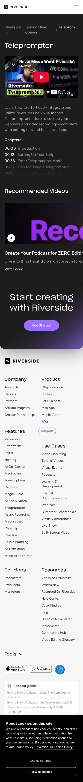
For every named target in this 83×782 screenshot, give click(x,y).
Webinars (49, 505)
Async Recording (17, 514)
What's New (50, 585)
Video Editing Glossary (58, 639)
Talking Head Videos (36, 30)
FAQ (45, 421)
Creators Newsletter (57, 619)
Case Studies (51, 605)
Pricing (47, 394)
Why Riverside (52, 387)
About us (11, 387)
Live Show (49, 525)
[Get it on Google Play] (41, 669)
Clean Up (11, 528)
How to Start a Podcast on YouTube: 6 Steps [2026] (39, 702)
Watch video (14, 269)
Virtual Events (52, 467)
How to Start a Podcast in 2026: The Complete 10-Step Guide (39, 695)
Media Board (14, 521)
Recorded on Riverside (58, 591)
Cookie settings (40, 760)
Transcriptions (15, 480)
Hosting (10, 460)
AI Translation (15, 549)
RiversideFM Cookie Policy (54, 747)
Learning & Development (52, 484)
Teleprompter (15, 508)
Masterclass (50, 626)
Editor (9, 453)
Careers (10, 394)
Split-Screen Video (55, 532)
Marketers (12, 591)
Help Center (50, 598)
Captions (11, 487)
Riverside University (56, 578)
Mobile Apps (51, 415)
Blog (45, 612)
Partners (11, 401)
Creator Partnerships (20, 415)
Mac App (48, 408)
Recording (12, 439)
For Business (51, 401)
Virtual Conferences (56, 519)
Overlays (11, 535)
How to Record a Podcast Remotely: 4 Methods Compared (37, 709)
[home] (16, 7)
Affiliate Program (17, 408)
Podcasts (48, 474)
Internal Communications (54, 495)
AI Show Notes (16, 501)
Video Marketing (54, 454)
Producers (12, 585)
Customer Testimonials (59, 512)
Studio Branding (16, 542)
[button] (76, 7)
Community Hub (54, 633)
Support (47, 431)
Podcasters (13, 578)
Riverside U (13, 30)
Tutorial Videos (53, 461)
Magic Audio (14, 494)
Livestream (13, 446)
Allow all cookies (41, 771)
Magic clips (13, 473)
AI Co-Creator (15, 467)
